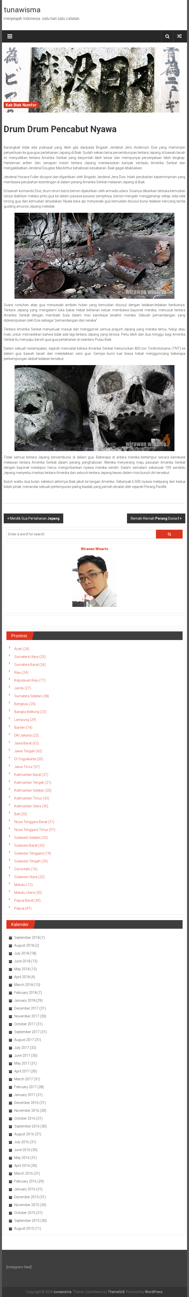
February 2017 (25, 1087)
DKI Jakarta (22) (26, 735)
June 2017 (22, 1055)
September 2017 (27, 1032)
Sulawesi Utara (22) (29, 877)
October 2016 (24, 1118)
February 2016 (25, 1181)
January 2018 (24, 1000)
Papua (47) (23, 908)
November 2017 (26, 1016)
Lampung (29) (25, 720)
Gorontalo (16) (25, 869)
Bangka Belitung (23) (30, 712)
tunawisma (22, 9)
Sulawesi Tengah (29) (31, 861)
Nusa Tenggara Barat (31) (34, 822)
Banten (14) (23, 727)
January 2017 (24, 1095)
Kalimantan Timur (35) (31, 798)
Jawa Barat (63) (26, 743)
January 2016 (24, 1189)
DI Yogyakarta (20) (28, 759)
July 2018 (21, 953)
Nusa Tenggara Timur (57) (34, 830)
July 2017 (21, 1048)
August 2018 (24, 945)
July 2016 (21, 1142)
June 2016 (22, 1150)
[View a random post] (179, 36)
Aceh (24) (21, 649)
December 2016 (26, 1103)
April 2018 (22, 977)
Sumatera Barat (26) (30, 665)
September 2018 (27, 938)
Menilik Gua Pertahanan (35, 518)
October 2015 (24, 1213)
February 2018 (25, 993)
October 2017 (24, 1024)
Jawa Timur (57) (27, 767)
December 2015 (26, 1197)
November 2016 (26, 1110)
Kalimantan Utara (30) (31, 806)
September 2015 (27, 1221)
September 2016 (27, 1126)
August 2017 (24, 1040)
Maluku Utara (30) (28, 893)
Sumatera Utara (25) (30, 657)
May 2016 (22, 1158)
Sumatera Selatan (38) (31, 696)
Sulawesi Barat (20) (29, 845)
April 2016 (22, 1166)
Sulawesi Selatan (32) (31, 838)
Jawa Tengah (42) (28, 751)
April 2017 (22, 1071)
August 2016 (24, 1134)
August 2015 (24, 1228)
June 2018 (22, 961)
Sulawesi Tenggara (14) (32, 853)
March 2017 (23, 1079)
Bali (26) (20, 814)
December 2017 (26, 1008)
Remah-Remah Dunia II (155, 518)
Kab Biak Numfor (21, 105)
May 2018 (22, 969)
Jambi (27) (22, 688)
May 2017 (22, 1063)
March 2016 (23, 1173)
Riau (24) (21, 672)
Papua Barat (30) (27, 900)
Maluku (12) (23, 885)
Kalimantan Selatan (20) (32, 790)
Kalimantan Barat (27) (31, 775)
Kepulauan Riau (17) (30, 680)
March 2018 (23, 985)
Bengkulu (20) (25, 704)
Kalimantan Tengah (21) (32, 782)
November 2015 (26, 1205)
